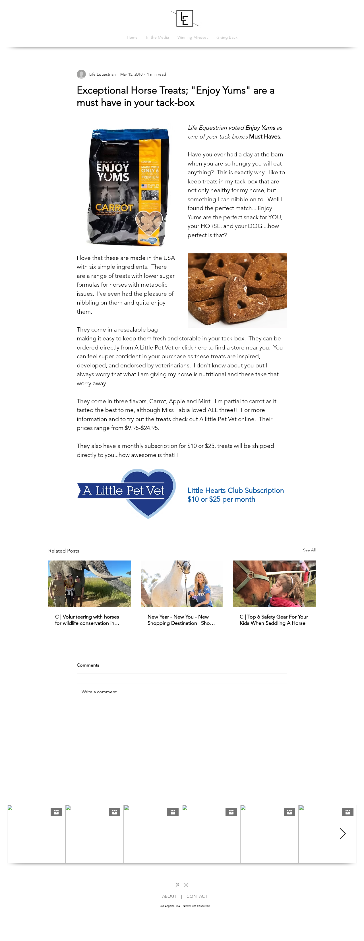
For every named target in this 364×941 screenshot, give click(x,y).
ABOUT (171, 896)
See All (309, 550)
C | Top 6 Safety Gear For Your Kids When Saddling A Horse (274, 620)
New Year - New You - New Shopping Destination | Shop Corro (180, 620)
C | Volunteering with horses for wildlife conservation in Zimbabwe (87, 620)
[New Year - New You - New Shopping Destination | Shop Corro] (182, 584)
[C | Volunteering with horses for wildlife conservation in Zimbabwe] (89, 584)
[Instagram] (186, 885)
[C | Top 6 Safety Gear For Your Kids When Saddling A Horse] (274, 584)
